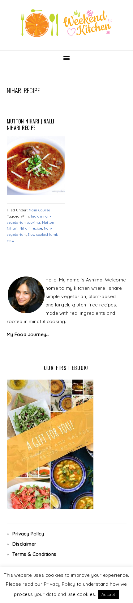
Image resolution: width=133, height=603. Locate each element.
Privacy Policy (28, 534)
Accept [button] (108, 594)
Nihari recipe (30, 228)
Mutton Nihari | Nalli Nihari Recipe (30, 124)
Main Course (39, 210)
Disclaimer (24, 544)
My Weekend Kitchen (66, 23)
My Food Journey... (28, 334)
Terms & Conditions (34, 554)
